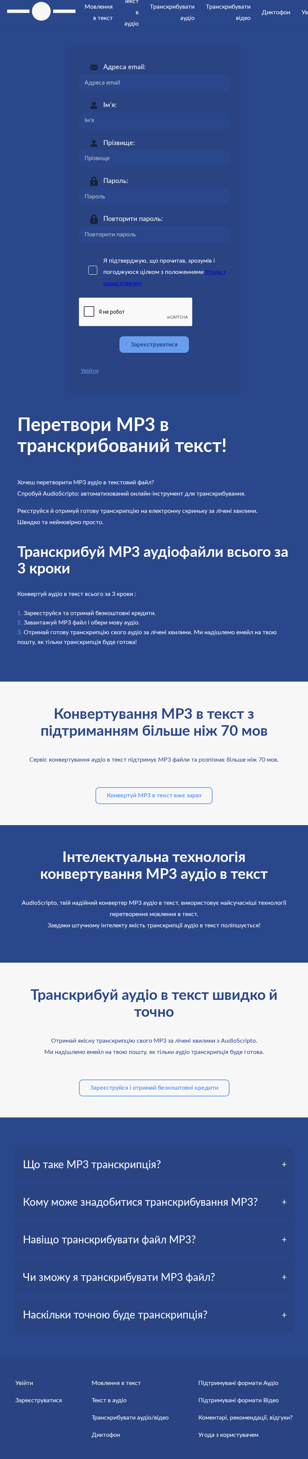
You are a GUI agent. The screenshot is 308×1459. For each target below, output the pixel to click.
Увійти (89, 371)
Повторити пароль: (133, 219)
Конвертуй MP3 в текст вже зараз (154, 795)
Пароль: (115, 181)
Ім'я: (110, 105)
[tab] (154, 1165)
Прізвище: (119, 143)
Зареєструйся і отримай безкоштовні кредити (154, 1088)
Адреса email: (124, 67)
